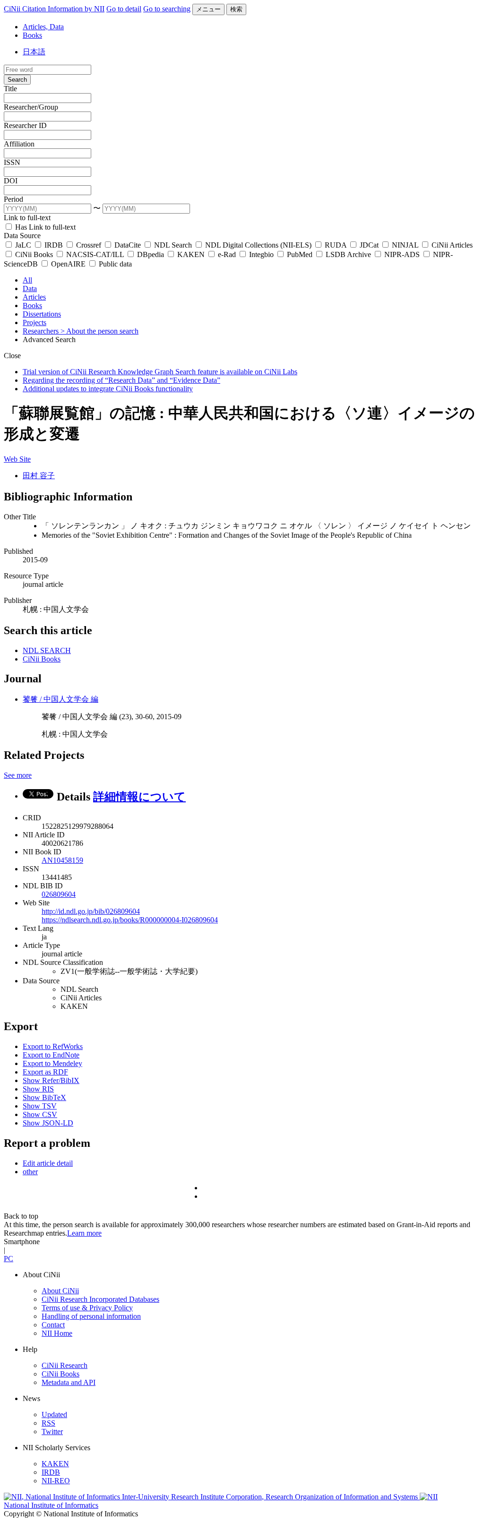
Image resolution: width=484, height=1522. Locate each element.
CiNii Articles (451, 245)
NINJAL (405, 245)
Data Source (22, 236)
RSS (48, 1423)
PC (8, 1259)
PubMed (299, 254)
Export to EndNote (51, 1055)
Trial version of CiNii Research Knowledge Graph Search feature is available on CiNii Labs (160, 372)
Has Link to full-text (44, 227)
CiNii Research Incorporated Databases (100, 1299)
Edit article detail (48, 1163)
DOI (10, 181)
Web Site (17, 459)
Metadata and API (68, 1382)
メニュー (208, 9)
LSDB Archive (348, 254)
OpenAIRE (68, 264)
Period (13, 199)
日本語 (34, 52)
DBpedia (150, 254)
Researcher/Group (31, 107)
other (30, 1172)
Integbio (261, 254)
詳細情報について (139, 797)
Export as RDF (45, 1072)
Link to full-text (27, 218)
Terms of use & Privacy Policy (87, 1308)
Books (32, 35)
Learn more (84, 1233)
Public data (114, 264)
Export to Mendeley (52, 1063)
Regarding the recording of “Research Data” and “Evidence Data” (121, 380)
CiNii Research (64, 1365)
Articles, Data (43, 27)
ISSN (12, 162)
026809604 (59, 894)
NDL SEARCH (47, 650)
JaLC (23, 245)
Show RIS (38, 1089)
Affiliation (19, 144)
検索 (236, 9)
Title (10, 89)
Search (17, 79)
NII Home (57, 1333)
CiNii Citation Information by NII (54, 9)
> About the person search (99, 331)
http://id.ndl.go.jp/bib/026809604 (91, 911)
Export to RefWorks (53, 1046)
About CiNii (60, 1291)
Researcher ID (25, 125)
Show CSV (40, 1114)
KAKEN (191, 254)
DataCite (127, 245)
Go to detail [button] (123, 9)
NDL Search (173, 245)
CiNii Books (34, 254)
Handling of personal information (91, 1316)
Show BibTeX (44, 1097)
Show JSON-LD (48, 1123)
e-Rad (227, 254)
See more (18, 775)
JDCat (369, 245)
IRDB (54, 245)
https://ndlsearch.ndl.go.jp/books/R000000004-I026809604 (130, 920)
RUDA (335, 245)
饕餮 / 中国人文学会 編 (60, 699)
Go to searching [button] (166, 9)
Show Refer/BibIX (51, 1080)
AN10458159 (62, 860)
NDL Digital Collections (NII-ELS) (258, 245)
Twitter (52, 1431)
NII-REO (56, 1481)
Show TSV (40, 1106)
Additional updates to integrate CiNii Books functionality (108, 389)
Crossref (88, 245)
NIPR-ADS (402, 254)
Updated (54, 1414)
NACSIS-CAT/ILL (95, 254)
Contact (53, 1325)
